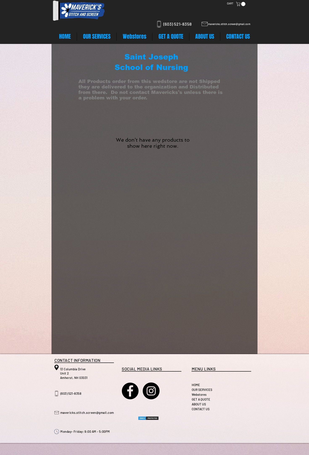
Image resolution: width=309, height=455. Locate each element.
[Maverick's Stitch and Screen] (130, 390)
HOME (196, 385)
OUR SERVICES (202, 390)
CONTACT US (201, 409)
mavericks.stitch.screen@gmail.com (229, 23)
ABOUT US (199, 404)
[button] (241, 4)
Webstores (199, 394)
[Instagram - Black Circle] (151, 390)
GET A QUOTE (201, 399)
